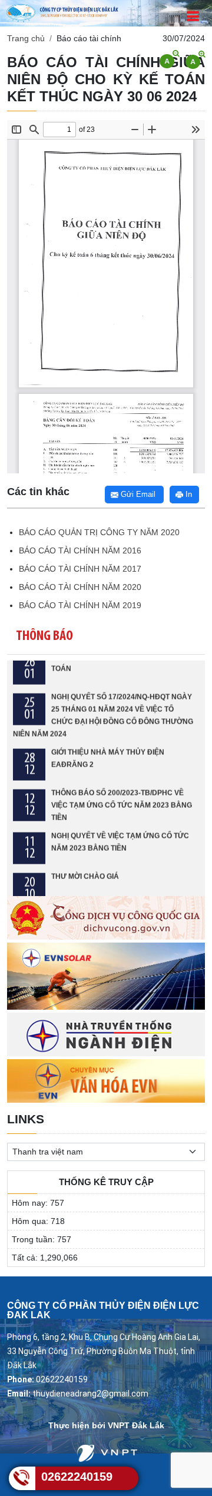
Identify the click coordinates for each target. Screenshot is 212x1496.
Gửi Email (136, 494)
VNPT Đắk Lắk (136, 1425)
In (187, 494)
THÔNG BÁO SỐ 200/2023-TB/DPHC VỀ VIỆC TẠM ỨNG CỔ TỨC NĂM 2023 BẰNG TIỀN (121, 793)
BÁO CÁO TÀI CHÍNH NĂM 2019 (80, 605)
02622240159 (76, 1476)
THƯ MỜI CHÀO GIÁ (85, 864)
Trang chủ (26, 38)
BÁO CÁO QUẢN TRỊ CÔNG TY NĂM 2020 (99, 532)
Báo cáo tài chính (89, 38)
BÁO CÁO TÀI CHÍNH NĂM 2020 (80, 587)
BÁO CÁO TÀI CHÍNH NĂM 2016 (80, 550)
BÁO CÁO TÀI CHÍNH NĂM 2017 (80, 568)
